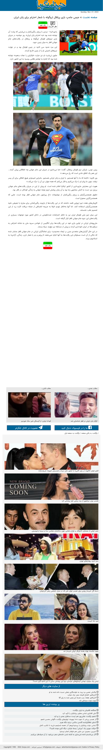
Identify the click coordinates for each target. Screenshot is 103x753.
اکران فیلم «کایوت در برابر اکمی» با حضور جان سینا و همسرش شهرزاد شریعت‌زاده (68, 471)
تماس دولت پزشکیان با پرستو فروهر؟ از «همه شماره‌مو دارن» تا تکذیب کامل (68, 725)
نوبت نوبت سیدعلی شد (87, 700)
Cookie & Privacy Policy (90, 747)
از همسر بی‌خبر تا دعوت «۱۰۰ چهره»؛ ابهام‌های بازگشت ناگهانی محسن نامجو (68, 719)
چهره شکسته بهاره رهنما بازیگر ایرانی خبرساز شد (80, 651)
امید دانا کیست (93, 621)
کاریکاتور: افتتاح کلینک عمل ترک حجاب (82, 695)
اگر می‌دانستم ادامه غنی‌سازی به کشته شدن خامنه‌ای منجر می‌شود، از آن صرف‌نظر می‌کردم (63, 734)
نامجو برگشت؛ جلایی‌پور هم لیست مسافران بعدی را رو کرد (75, 716)
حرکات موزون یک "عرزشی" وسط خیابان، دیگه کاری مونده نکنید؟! (73, 728)
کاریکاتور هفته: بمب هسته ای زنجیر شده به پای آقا (77, 697)
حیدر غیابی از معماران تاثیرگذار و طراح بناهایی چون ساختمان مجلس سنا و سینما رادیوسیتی (65, 531)
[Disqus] (52, 284)
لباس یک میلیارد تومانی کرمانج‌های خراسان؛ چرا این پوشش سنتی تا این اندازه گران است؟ (65, 681)
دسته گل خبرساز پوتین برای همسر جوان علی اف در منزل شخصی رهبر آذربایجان (69, 591)
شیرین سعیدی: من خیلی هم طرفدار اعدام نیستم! (78, 731)
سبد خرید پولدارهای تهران (89, 561)
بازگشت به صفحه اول (72, 433)
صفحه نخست (90, 17)
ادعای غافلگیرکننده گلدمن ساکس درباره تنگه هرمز (78, 722)
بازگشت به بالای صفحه (89, 433)
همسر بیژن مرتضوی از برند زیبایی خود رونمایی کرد (80, 501)
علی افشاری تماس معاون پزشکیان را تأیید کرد (79, 713)
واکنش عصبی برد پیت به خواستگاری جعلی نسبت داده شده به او (72, 692)
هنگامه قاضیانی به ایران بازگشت (84, 710)
